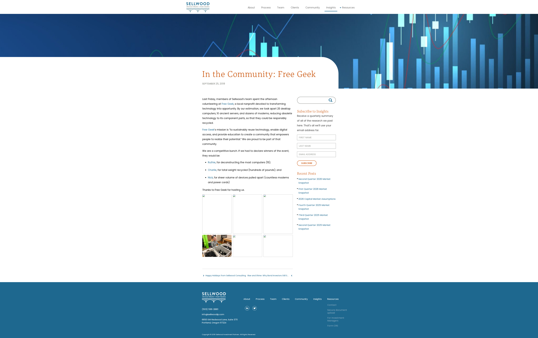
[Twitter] (254, 308)
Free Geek (228, 104)
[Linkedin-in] (247, 308)
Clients (295, 7)
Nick (210, 177)
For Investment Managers (335, 319)
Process (266, 7)
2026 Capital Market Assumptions (317, 199)
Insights (331, 7)
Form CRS (332, 325)
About (251, 7)
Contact (332, 305)
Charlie (212, 170)
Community (312, 7)
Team (280, 7)
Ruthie (211, 162)
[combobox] (316, 100)
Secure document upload (337, 311)
